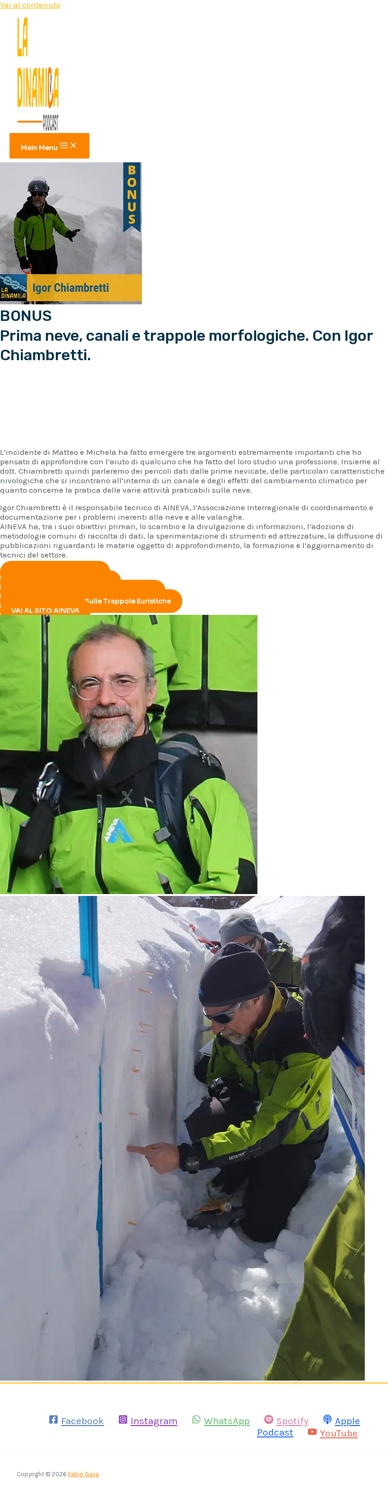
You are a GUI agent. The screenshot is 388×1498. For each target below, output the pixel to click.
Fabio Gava (83, 1474)
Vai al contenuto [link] (30, 4)
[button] (91, 601)
